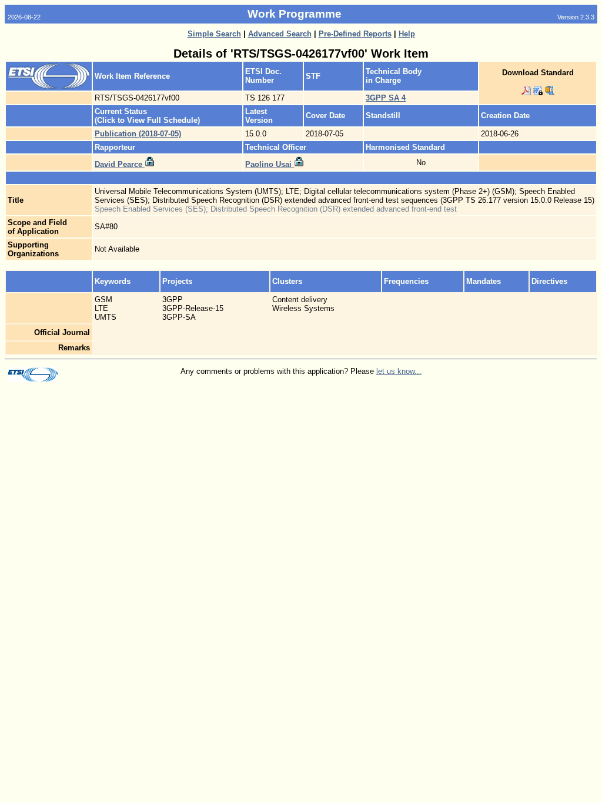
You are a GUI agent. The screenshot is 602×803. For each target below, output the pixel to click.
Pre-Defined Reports (355, 33)
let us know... (399, 371)
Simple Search (214, 33)
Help (407, 33)
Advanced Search (280, 33)
